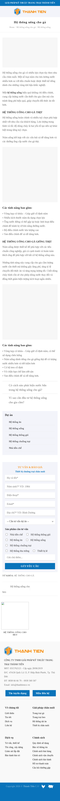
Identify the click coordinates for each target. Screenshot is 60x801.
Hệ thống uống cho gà (26, 27)
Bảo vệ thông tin (40, 747)
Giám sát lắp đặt (12, 751)
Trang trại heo (38, 717)
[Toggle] (5, 385)
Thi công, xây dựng (14, 747)
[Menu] (4, 11)
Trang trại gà (38, 713)
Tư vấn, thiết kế (12, 743)
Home (12, 27)
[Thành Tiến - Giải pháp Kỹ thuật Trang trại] (30, 11)
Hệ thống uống (44, 27)
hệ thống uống (14, 92)
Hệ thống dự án (39, 721)
